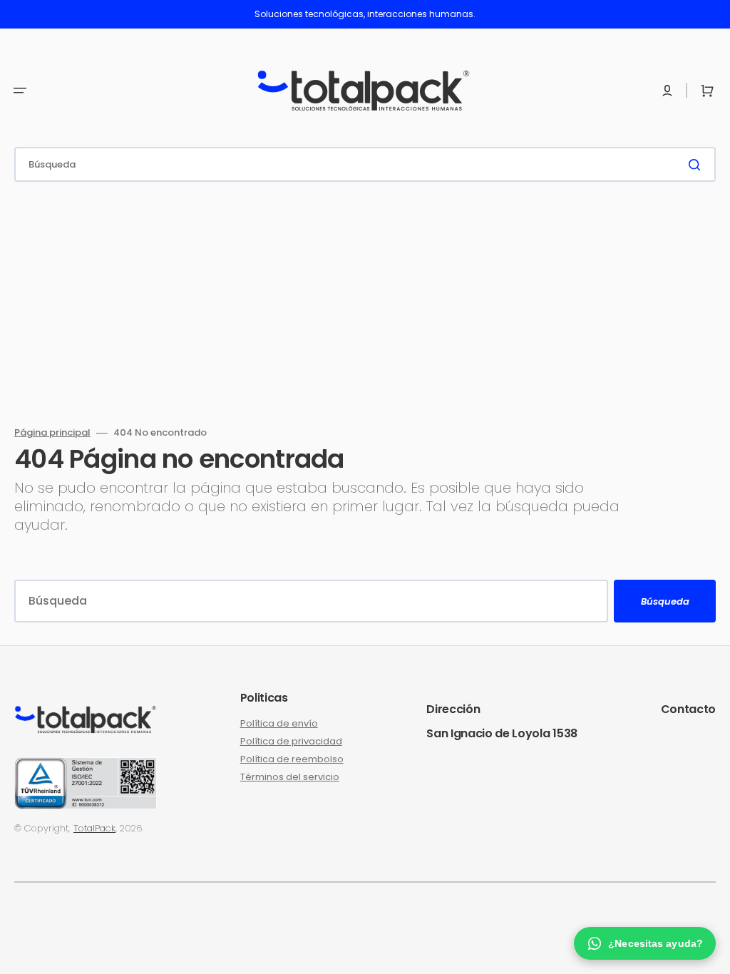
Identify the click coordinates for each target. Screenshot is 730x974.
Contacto (688, 709)
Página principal (52, 433)
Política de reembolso (292, 759)
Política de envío (279, 724)
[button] (20, 90)
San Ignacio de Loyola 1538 (501, 733)
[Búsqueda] (697, 164)
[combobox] (365, 164)
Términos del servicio (289, 777)
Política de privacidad (291, 741)
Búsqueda (665, 601)
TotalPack (94, 828)
